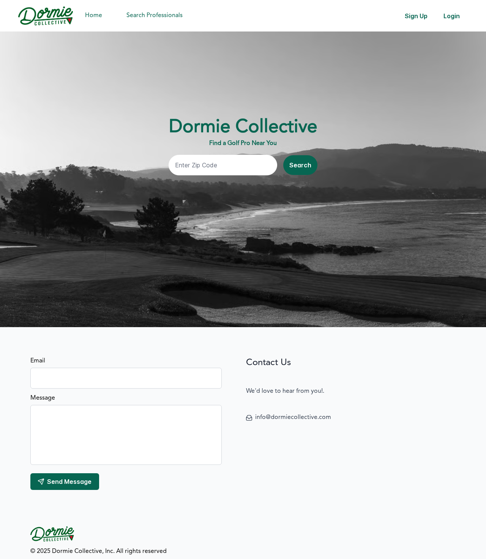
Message (42, 398)
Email (37, 361)
